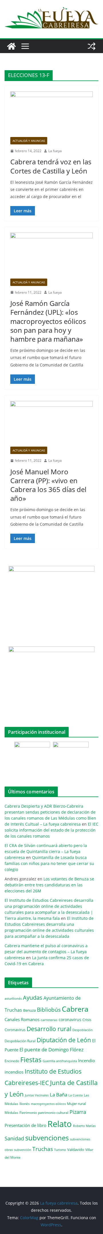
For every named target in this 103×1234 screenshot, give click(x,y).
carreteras (49, 1019)
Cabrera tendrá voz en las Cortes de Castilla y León (50, 166)
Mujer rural (76, 1103)
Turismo (60, 1150)
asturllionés (13, 998)
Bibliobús (49, 1009)
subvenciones (47, 1137)
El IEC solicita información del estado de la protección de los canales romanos (51, 830)
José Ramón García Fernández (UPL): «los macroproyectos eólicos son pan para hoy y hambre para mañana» (48, 321)
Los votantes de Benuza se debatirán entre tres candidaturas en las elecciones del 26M (49, 885)
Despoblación (82, 1030)
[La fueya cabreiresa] (11, 46)
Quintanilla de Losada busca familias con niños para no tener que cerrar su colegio (49, 863)
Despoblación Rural (20, 1041)
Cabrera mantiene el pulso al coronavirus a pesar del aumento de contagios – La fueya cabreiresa (46, 951)
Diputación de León (64, 1040)
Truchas (42, 1148)
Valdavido (75, 1149)
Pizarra (78, 1111)
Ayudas (32, 997)
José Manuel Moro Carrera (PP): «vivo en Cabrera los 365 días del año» (48, 485)
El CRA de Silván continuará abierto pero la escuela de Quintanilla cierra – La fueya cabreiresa (46, 851)
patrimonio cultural (53, 1112)
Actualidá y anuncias (29, 141)
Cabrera (75, 1009)
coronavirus (70, 1019)
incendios (14, 1072)
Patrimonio (28, 1112)
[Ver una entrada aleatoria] (91, 46)
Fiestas (30, 1059)
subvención (22, 1150)
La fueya (55, 150)
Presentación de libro (25, 1125)
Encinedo (12, 1060)
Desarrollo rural (49, 1029)
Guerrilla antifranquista (60, 1061)
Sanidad (14, 1138)
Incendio (86, 1061)
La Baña (58, 1094)
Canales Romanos (22, 1020)
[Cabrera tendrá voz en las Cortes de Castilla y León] (51, 114)
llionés (24, 1103)
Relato (59, 1124)
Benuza (29, 1010)
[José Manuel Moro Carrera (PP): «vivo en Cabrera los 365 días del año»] (51, 424)
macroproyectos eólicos (48, 1104)
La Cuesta (75, 1095)
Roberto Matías (84, 1126)
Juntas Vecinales (37, 1095)
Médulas (11, 1112)
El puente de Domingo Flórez (51, 1049)
